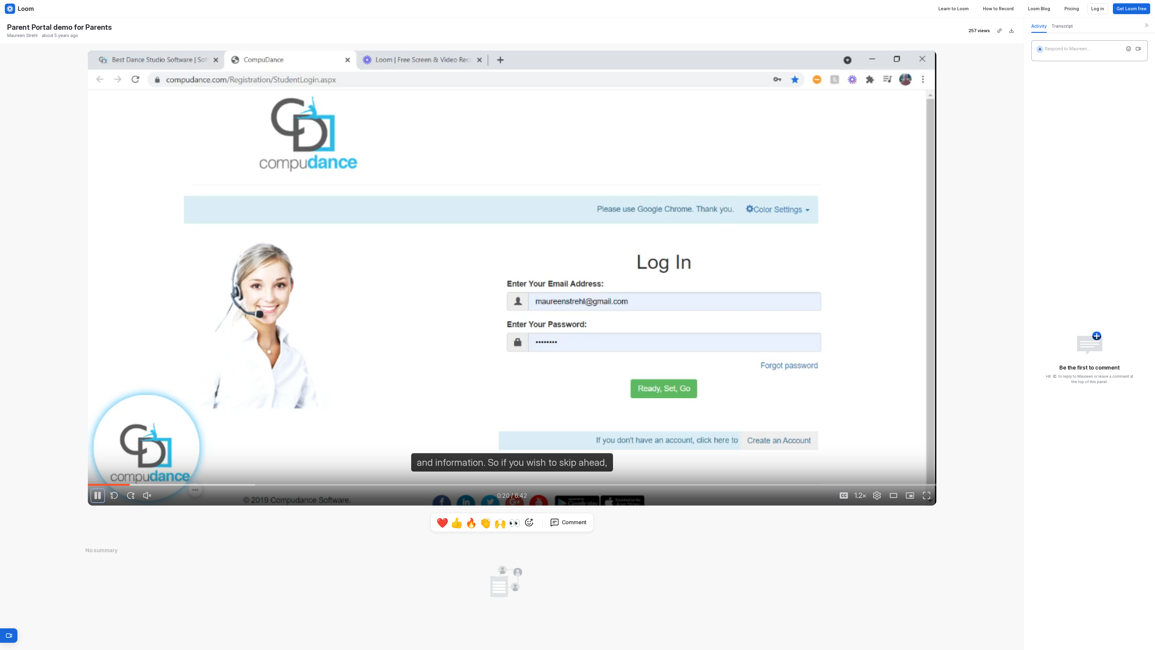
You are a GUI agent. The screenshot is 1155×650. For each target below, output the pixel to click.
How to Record (998, 8)
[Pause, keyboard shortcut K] (97, 495)
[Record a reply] (1138, 49)
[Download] (1011, 31)
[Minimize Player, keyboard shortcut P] (909, 495)
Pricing (1071, 8)
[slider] (512, 484)
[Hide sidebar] (1146, 25)
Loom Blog (1039, 8)
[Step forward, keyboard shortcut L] (130, 495)
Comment (574, 522)
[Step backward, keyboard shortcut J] (114, 495)
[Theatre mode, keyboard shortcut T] (893, 495)
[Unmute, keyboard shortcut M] (147, 495)
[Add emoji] (1128, 49)
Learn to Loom (953, 8)
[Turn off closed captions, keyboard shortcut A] (843, 495)
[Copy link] (999, 31)
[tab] (1039, 28)
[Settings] (876, 495)
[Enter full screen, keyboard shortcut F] (926, 495)
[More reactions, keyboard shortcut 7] (529, 522)
